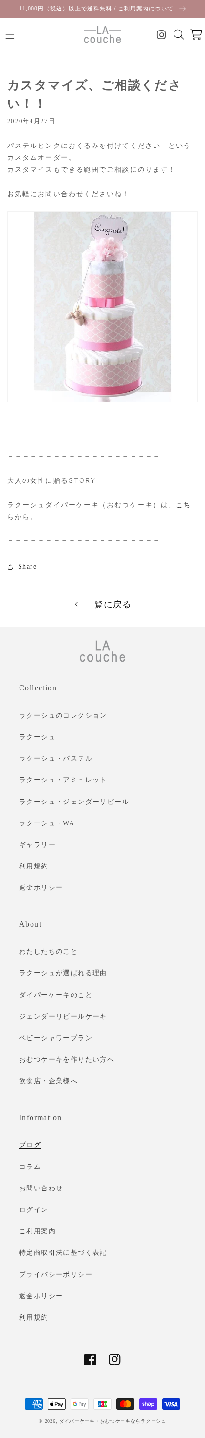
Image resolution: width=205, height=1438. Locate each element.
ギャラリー (37, 844)
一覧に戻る (108, 604)
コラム (30, 1166)
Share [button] (27, 566)
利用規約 (34, 866)
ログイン (34, 1209)
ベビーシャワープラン (55, 1038)
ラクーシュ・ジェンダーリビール (74, 801)
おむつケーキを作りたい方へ (66, 1059)
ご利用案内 (37, 1231)
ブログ (30, 1144)
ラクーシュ (37, 736)
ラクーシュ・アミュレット (63, 779)
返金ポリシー (41, 887)
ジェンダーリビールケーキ (63, 1016)
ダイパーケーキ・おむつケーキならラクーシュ (112, 1421)
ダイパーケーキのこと (55, 995)
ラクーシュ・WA (46, 823)
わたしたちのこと (48, 951)
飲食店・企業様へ (48, 1080)
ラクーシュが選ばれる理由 (63, 973)
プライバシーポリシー (55, 1274)
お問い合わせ (41, 1188)
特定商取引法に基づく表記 (63, 1252)
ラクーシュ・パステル (55, 758)
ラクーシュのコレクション (63, 715)
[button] (9, 34)
